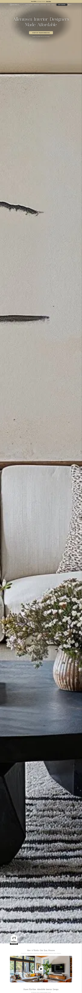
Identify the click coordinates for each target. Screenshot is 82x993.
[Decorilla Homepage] (14, 4)
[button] (41, 969)
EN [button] (69, 4)
